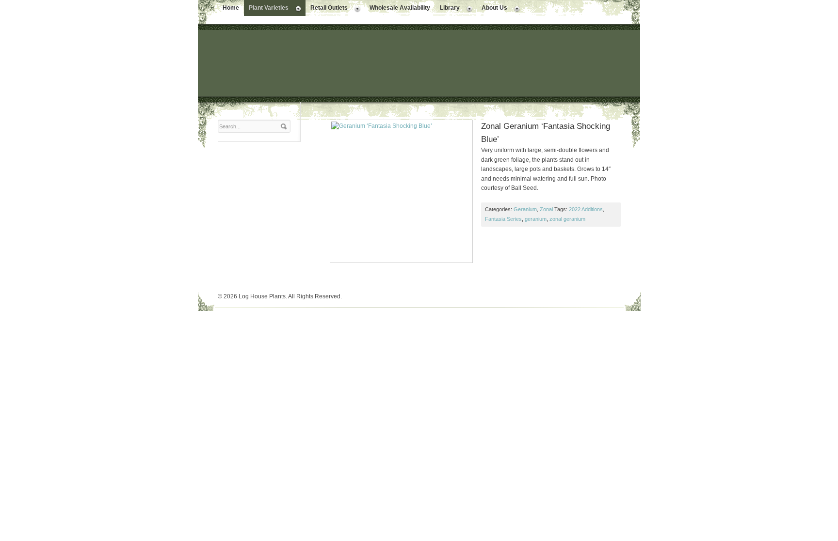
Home (231, 7)
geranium (536, 219)
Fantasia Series (503, 219)
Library (447, 8)
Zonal (546, 209)
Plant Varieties (266, 8)
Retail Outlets (327, 8)
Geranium (525, 209)
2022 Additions (586, 209)
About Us (492, 8)
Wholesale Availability (400, 7)
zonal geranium (567, 219)
